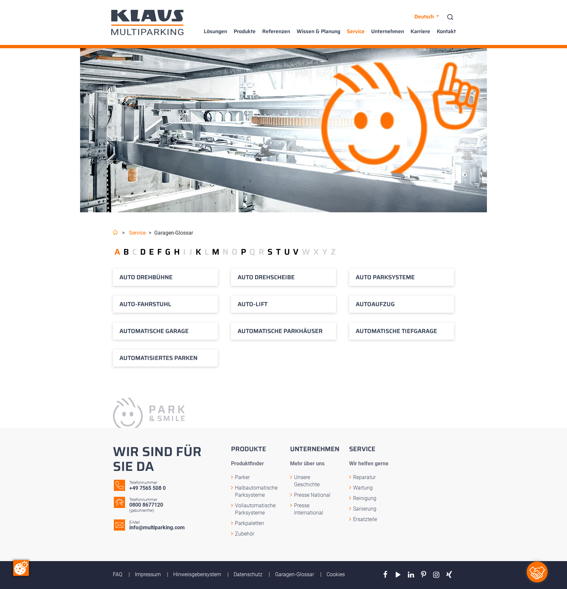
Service (356, 31)
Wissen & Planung (318, 31)
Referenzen (276, 31)
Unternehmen (387, 31)
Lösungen (215, 31)
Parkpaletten (249, 523)
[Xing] (449, 574)
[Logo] (147, 22)
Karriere (420, 31)
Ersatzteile (365, 519)
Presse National (312, 495)
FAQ (118, 574)
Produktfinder (247, 463)
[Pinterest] (424, 574)
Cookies (335, 574)
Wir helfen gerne (368, 463)
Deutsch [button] (424, 16)
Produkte (245, 31)
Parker (242, 477)
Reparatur (364, 477)
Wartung (363, 488)
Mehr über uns (307, 463)
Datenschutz (249, 574)
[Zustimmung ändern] (21, 568)
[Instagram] (436, 574)
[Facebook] (385, 574)
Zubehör (244, 534)
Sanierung (364, 509)
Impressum (148, 574)
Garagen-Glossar (295, 574)
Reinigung (364, 498)
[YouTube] (398, 574)
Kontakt (446, 31)
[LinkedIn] (411, 574)
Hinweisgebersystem (197, 574)
